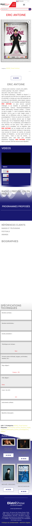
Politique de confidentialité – (11, 522)
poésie (16, 429)
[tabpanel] (16, 159)
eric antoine (11, 427)
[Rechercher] (30, 9)
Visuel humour (15, 68)
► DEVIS (16, 78)
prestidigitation (23, 429)
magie (28, 427)
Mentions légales (25, 522)
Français (20, 1)
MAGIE (8, 68)
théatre (3, 431)
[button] (24, 4)
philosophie (10, 429)
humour (17, 427)
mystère (3, 429)
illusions (23, 427)
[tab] (16, 171)
